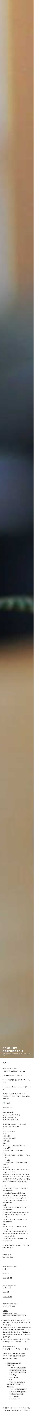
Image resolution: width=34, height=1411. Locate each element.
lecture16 (7, 1269)
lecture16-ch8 (7, 1278)
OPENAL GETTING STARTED (15, 1349)
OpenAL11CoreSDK (9, 1358)
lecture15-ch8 (7, 1296)
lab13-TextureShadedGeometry (13, 1075)
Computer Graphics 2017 (13, 1050)
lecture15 (7, 1287)
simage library (9, 1306)
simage (5, 1311)
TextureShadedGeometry (14, 1071)
